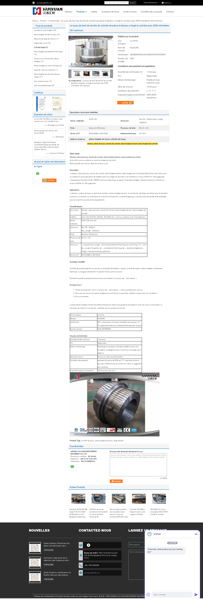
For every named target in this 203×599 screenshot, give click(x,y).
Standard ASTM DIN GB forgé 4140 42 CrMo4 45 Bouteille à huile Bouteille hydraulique (78, 513)
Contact (170, 11)
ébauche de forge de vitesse (44, 39)
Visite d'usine (130, 11)
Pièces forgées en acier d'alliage (46, 66)
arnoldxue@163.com (44, 3)
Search (132, 3)
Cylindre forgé (53, 21)
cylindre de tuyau (87, 441)
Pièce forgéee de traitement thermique (48, 52)
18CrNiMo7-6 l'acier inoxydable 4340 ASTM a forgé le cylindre (159, 511)
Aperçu (68, 11)
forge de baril (119, 441)
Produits (80, 11)
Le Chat (125, 103)
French (167, 3)
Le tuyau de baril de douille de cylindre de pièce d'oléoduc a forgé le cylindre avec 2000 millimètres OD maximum (91, 83)
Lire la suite (48, 550)
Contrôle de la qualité (151, 11)
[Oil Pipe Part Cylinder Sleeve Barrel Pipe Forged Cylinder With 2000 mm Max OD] (90, 52)
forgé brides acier (40, 43)
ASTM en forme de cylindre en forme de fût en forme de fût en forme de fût (98, 513)
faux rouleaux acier (41, 81)
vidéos (94, 11)
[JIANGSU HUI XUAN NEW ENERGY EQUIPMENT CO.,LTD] (47, 11)
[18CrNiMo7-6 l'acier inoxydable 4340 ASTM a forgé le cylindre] (159, 499)
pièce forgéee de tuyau (104, 441)
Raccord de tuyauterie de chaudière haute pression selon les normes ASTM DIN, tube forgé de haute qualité (119, 514)
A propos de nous (110, 11)
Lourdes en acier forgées (43, 30)
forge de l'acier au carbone (44, 70)
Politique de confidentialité (44, 596)
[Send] (196, 595)
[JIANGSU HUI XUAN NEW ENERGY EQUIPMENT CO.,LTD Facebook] (88, 545)
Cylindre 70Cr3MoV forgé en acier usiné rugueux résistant (137, 511)
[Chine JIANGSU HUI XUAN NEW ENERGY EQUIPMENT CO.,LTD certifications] (41, 104)
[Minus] (196, 534)
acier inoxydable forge (42, 85)
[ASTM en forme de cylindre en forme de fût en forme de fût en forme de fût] (98, 499)
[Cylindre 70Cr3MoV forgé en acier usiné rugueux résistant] (139, 499)
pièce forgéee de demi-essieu (45, 34)
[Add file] (148, 595)
